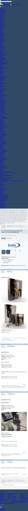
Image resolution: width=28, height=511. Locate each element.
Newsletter (2, 493)
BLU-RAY (1, 71)
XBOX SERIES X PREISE (4, 62)
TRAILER (1, 36)
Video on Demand (12, 502)
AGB (12, 499)
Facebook (13, 494)
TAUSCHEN (2, 186)
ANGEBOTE (2, 39)
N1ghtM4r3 (19, 386)
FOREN (1, 170)
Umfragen (9, 494)
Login (1, 5)
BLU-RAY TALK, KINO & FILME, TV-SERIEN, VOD (8, 172)
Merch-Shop (9, 496)
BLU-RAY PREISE (3, 59)
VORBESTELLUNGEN (3, 68)
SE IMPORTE (2, 110)
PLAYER (1, 31)
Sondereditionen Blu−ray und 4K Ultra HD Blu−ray (15, 225)
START (1, 8)
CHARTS (1, 73)
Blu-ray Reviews (22, 499)
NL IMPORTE (2, 109)
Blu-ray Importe (11, 503)
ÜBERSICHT (2, 17)
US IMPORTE (2, 112)
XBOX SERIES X (3, 152)
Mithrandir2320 (18, 387)
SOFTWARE (2, 33)
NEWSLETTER (2, 10)
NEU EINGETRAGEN (3, 77)
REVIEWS (1, 69)
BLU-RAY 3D (2, 78)
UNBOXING (2, 38)
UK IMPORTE (2, 111)
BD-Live (23, 501)
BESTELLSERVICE (3, 116)
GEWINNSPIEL (2, 23)
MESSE (1, 28)
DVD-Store (5, 261)
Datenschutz (14, 500)
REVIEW (1, 45)
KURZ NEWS (2, 40)
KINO (1, 26)
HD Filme (26, 497)
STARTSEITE (2, 9)
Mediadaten (14, 496)
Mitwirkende (14, 498)
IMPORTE (1, 96)
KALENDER (2, 74)
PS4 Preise (2, 497)
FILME (1, 42)
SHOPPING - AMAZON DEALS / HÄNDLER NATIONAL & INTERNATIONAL (12, 180)
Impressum (14, 497)
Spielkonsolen (22, 495)
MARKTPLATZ (2, 183)
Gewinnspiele (9, 493)
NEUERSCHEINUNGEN (4, 194)
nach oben (2, 491)
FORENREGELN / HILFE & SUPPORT (6, 171)
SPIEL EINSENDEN (3, 135)
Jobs (8, 499)
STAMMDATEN (2, 190)
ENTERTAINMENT (3, 179)
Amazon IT (5, 259)
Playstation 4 (2, 502)
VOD (1, 114)
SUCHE (1, 182)
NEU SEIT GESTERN (3, 181)
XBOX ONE (2, 160)
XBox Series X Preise (3, 500)
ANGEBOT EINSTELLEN (4, 188)
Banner (8, 497)
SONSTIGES (2, 58)
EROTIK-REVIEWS (3, 198)
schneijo (2, 387)
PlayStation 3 (22, 497)
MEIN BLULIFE (2, 200)
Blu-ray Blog (9, 495)
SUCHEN (1, 187)
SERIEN (1, 43)
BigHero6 (9, 271)
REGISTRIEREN (2, 202)
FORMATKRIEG (2, 21)
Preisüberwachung (3, 494)
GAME (1, 22)
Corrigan (9, 387)
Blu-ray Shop (6, 503)
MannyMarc (3, 474)
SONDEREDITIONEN (3, 34)
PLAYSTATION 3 (3, 144)
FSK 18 (1, 191)
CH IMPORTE (2, 105)
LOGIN (1, 201)
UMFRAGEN (2, 13)
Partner (8, 498)
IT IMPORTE (2, 108)
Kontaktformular (15, 493)
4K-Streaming (22, 493)
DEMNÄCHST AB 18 (3, 195)
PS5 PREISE (2, 60)
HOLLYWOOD (2, 24)
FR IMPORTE (2, 107)
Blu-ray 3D (7, 502)
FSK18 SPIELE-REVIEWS (4, 197)
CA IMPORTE (2, 104)
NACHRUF (2, 30)
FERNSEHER (2, 20)
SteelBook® (4, 226)
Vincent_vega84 (11, 386)
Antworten (3, 238)
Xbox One (19, 502)
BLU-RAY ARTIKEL (3, 15)
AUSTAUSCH (2, 18)
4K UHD (16, 502)
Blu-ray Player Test (23, 500)
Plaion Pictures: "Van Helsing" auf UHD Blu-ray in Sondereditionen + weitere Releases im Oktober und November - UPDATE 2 (14, 213)
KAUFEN (1, 185)
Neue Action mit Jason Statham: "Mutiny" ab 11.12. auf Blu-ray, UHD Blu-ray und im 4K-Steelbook (14, 220)
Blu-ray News (2, 508)
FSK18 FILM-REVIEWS (4, 196)
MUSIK (1, 29)
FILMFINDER (2, 70)
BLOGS (1, 14)
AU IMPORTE (2, 103)
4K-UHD (1, 84)
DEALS (2, 54)
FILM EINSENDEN (3, 118)
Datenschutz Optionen (16, 501)
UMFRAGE (2, 37)
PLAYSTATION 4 (3, 136)
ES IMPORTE (2, 106)
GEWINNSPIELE (2, 11)
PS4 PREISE (2, 61)
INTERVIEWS (2, 25)
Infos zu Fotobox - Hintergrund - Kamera (9, 441)
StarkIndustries (11, 346)
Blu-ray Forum (3, 225)
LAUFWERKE (2, 27)
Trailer (23, 502)
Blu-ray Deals (2, 509)
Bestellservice (2, 495)
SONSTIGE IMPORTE (3, 113)
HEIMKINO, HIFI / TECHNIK (4, 177)
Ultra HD (21, 498)
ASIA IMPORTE (2, 101)
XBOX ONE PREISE (3, 63)
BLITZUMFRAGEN (3, 12)
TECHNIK (1, 35)
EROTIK (1, 44)
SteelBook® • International (11, 226)
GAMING (1, 176)
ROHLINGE (2, 32)
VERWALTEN (2, 189)
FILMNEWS (2, 67)
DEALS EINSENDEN (3, 64)
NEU (0, 75)
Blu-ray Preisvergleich (23, 496)
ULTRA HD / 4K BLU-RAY (4, 174)
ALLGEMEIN (2, 41)
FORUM (1, 168)
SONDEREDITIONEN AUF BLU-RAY (6, 175)
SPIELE (1, 119)
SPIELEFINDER (2, 123)
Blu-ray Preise (2, 496)
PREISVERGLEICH (3, 203)
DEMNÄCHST (2, 76)
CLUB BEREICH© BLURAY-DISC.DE (6, 178)
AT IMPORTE (2, 102)
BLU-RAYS (2, 56)
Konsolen (26, 502)
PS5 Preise (2, 498)
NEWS (1, 16)
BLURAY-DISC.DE (3, 46)
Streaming (2, 503)
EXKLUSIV (2, 19)
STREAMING (2, 173)
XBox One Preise (3, 499)
